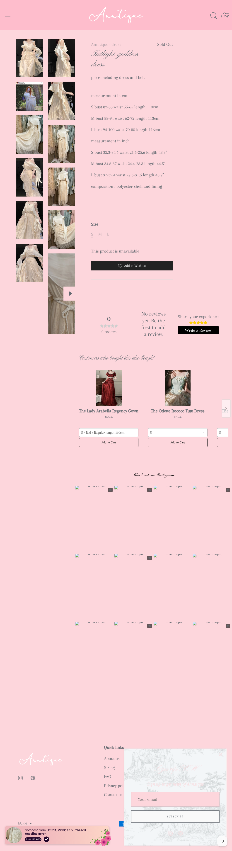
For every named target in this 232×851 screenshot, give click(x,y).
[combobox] (108, 432)
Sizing (109, 767)
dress (116, 44)
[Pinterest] (180, 832)
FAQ (107, 776)
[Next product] (226, 408)
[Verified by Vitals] (46, 839)
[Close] (221, 754)
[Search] (213, 16)
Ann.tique (99, 44)
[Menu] (8, 15)
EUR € (22, 823)
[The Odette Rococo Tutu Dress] (177, 388)
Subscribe (175, 816)
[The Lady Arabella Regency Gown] (108, 388)
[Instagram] (170, 832)
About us (112, 758)
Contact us (113, 794)
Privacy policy (116, 785)
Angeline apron (35, 833)
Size (94, 224)
